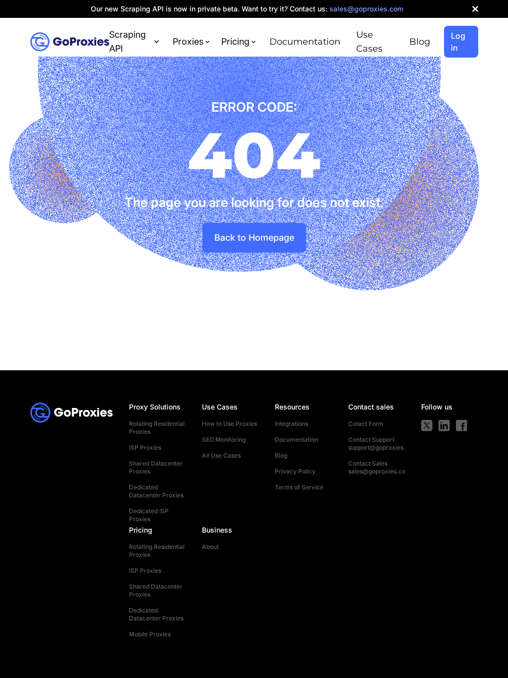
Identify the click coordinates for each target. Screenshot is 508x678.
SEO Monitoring (224, 439)
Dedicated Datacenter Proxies (156, 491)
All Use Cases (221, 455)
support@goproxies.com (376, 447)
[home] (69, 42)
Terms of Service (299, 487)
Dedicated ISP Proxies (149, 515)
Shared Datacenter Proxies (156, 467)
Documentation (304, 41)
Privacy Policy (295, 471)
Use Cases (369, 41)
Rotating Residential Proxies (157, 427)
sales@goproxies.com (376, 471)
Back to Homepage (254, 237)
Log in (458, 42)
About (210, 546)
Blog (419, 41)
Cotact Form (365, 423)
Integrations (291, 423)
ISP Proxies (145, 447)
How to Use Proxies (229, 423)
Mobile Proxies (150, 634)
